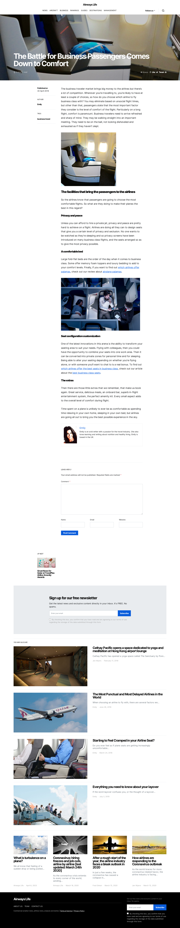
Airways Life (90, 4)
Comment (65, 481)
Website (122, 520)
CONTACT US (37, 906)
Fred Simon (97, 885)
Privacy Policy (79, 911)
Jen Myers (97, 661)
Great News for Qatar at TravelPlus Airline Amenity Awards (45, 573)
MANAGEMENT (110, 10)
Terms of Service (66, 911)
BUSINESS (64, 10)
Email (92, 520)
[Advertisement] (102, 557)
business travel (43, 119)
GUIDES (84, 10)
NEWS (44, 10)
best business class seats (86, 372)
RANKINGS (74, 10)
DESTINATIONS (95, 10)
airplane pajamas (112, 271)
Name (63, 520)
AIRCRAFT (54, 10)
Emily (39, 104)
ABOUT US (18, 906)
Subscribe (124, 613)
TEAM (27, 906)
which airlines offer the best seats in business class (89, 368)
